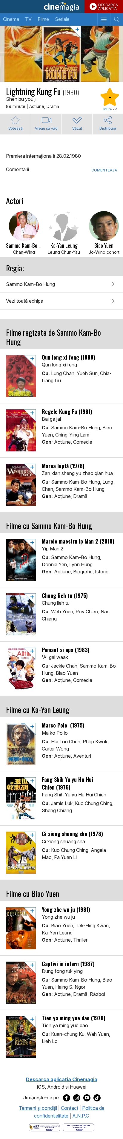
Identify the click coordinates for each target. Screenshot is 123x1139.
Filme (43, 19)
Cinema (11, 19)
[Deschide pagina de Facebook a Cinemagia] (66, 1098)
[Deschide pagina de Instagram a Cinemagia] (76, 1098)
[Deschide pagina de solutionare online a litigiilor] (78, 1127)
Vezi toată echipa (24, 301)
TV (28, 19)
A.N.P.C (80, 1116)
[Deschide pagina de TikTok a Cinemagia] (97, 1098)
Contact (69, 1108)
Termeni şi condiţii (38, 1108)
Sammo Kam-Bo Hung (30, 284)
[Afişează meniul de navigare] (103, 19)
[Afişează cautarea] (116, 19)
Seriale (62, 19)
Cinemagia (61, 6)
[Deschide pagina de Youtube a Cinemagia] (86, 1098)
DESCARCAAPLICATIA (108, 7)
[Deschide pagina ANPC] (44, 1127)
